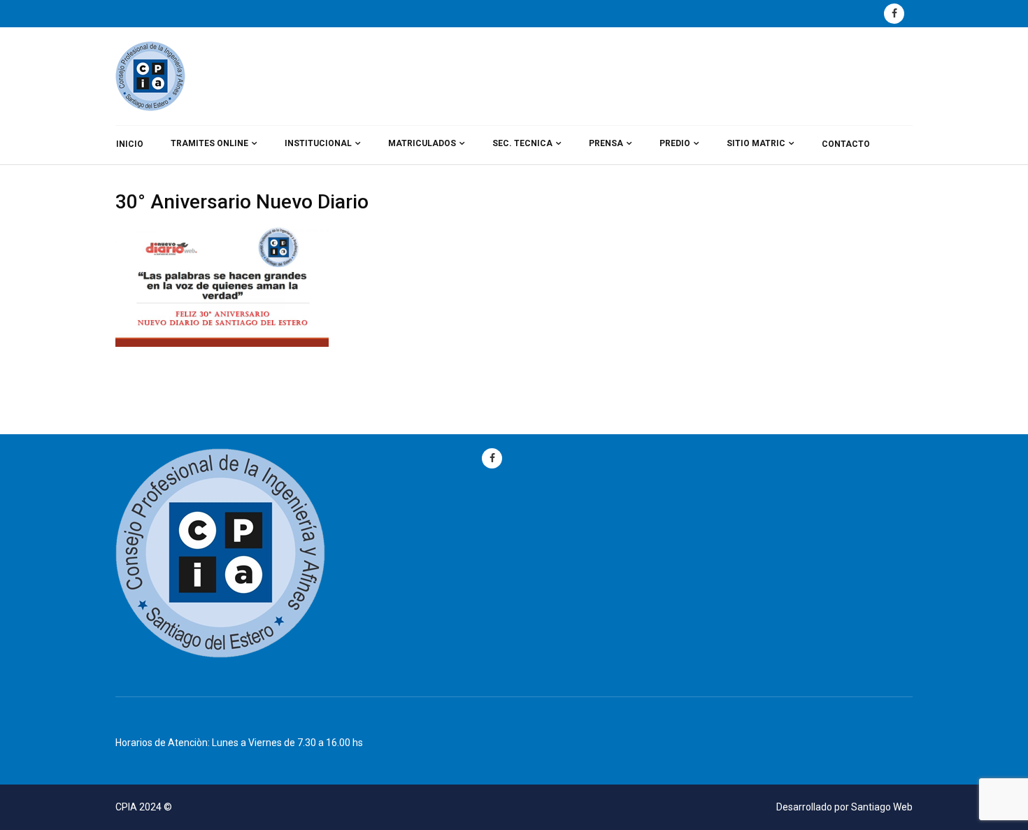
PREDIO (674, 143)
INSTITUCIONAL (318, 143)
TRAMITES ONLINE (209, 143)
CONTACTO (846, 144)
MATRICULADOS (422, 143)
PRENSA (606, 143)
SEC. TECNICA (522, 143)
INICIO (129, 144)
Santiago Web (882, 807)
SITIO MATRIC (756, 143)
